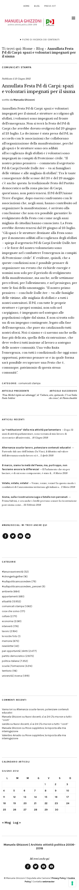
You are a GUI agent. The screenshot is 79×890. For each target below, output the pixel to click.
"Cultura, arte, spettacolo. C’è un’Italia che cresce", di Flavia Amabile (58, 394)
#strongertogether (12, 576)
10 (67, 790)
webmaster (48, 881)
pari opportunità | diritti (15, 651)
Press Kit (50, 6)
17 (67, 797)
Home (26, 6)
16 (56, 797)
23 (56, 803)
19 (14, 803)
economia (7, 621)
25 (4, 809)
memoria (7, 641)
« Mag (6, 822)
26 (14, 809)
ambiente (7, 591)
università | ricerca (12, 675)
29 (46, 809)
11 (4, 797)
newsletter (8, 646)
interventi (7, 626)
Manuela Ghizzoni (24, 99)
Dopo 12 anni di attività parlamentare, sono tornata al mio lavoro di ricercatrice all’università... (37, 433)
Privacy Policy (59, 878)
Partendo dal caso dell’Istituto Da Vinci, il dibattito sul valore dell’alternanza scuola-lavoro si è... (36, 451)
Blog (37, 6)
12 (14, 797)
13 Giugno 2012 (23, 78)
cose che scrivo (11, 611)
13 (25, 797)
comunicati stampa (17, 67)
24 (67, 803)
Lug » (17, 822)
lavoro (5, 631)
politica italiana (10, 661)
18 (4, 803)
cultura (6, 616)
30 (56, 809)
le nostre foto (9, 636)
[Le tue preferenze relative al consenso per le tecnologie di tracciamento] (72, 883)
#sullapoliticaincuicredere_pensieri (21, 586)
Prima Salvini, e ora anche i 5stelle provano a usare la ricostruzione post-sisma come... (39, 501)
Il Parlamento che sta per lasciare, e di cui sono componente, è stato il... (36, 469)
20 (25, 803)
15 (46, 797)
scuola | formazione (13, 666)
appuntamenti (10, 596)
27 (25, 809)
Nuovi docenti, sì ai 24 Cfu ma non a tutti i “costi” (40, 724)
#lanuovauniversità (12, 571)
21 (35, 803)
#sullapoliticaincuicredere (16, 581)
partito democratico (13, 656)
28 (35, 809)
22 (46, 803)
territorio (7, 670)
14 (35, 797)
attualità (6, 601)
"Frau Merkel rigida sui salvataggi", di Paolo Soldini (20, 394)
